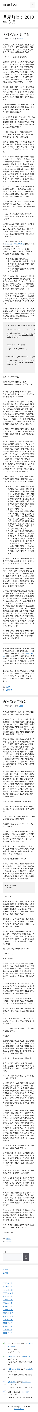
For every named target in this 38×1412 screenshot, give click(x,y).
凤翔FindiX (12, 1357)
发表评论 (9, 690)
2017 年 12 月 (8, 1313)
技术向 (8, 687)
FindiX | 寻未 (10, 4)
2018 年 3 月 (8, 1310)
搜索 (4, 1252)
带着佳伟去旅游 (14, 1369)
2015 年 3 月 (8, 1323)
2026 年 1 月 (8, 1283)
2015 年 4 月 (8, 1320)
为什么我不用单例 (16, 34)
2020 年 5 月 (8, 1290)
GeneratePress (19, 1409)
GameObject (10, 244)
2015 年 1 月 (7, 1330)
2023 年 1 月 (8, 1287)
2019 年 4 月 (8, 1300)
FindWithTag (20, 244)
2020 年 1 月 (8, 1296)
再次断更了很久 (15, 701)
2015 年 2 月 (7, 1326)
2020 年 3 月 (8, 1293)
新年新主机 (26, 1357)
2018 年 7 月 (7, 1306)
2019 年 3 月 (8, 1303)
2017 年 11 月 (8, 1316)
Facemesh (26, 1382)
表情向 (8, 1239)
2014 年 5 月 (8, 1333)
